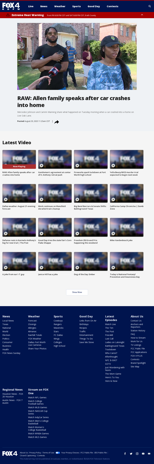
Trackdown (110, 349)
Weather (34, 316)
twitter (131, 453)
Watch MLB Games (37, 407)
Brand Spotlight (138, 363)
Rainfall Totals (35, 335)
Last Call (109, 338)
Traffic (82, 331)
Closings (32, 324)
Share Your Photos (37, 348)
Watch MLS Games (37, 437)
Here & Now (111, 381)
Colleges (58, 342)
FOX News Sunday (11, 353)
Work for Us (136, 341)
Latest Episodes (111, 318)
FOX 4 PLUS (136, 355)
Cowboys (58, 320)
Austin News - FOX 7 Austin (12, 401)
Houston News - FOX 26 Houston (12, 395)
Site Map (135, 366)
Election (6, 335)
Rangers (58, 324)
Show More (77, 292)
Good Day (86, 316)
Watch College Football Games (36, 402)
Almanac (32, 331)
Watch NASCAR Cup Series (38, 412)
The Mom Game (113, 373)
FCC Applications (139, 352)
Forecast (32, 320)
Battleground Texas (114, 345)
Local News (8, 320)
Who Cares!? (111, 353)
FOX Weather (34, 338)
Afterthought (111, 356)
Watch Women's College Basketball (37, 428)
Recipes (83, 327)
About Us (137, 316)
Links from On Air (87, 320)
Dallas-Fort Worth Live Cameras (37, 343)
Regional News (12, 389)
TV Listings (136, 344)
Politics (5, 338)
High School (59, 345)
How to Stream (138, 337)
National (6, 327)
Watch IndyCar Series (38, 417)
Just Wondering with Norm (115, 369)
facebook (125, 453)
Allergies (32, 327)
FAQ (133, 334)
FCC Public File (138, 348)
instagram (137, 453)
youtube (143, 453)
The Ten (109, 327)
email (149, 453)
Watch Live (110, 324)
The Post (109, 331)
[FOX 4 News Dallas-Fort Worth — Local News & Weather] (12, 6)
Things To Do (86, 338)
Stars (56, 331)
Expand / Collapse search (150, 6)
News (6, 316)
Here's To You (112, 377)
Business (6, 345)
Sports (58, 316)
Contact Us (136, 320)
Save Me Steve (86, 342)
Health (5, 349)
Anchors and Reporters (137, 325)
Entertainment (86, 335)
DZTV (108, 363)
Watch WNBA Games (38, 433)
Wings (57, 338)
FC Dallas (58, 335)
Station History (138, 330)
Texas (5, 324)
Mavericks (58, 327)
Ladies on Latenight (114, 342)
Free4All (109, 335)
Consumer (7, 342)
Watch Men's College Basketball (38, 422)
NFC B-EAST (111, 360)
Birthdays (84, 324)
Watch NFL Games (37, 397)
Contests (135, 359)
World (5, 331)
